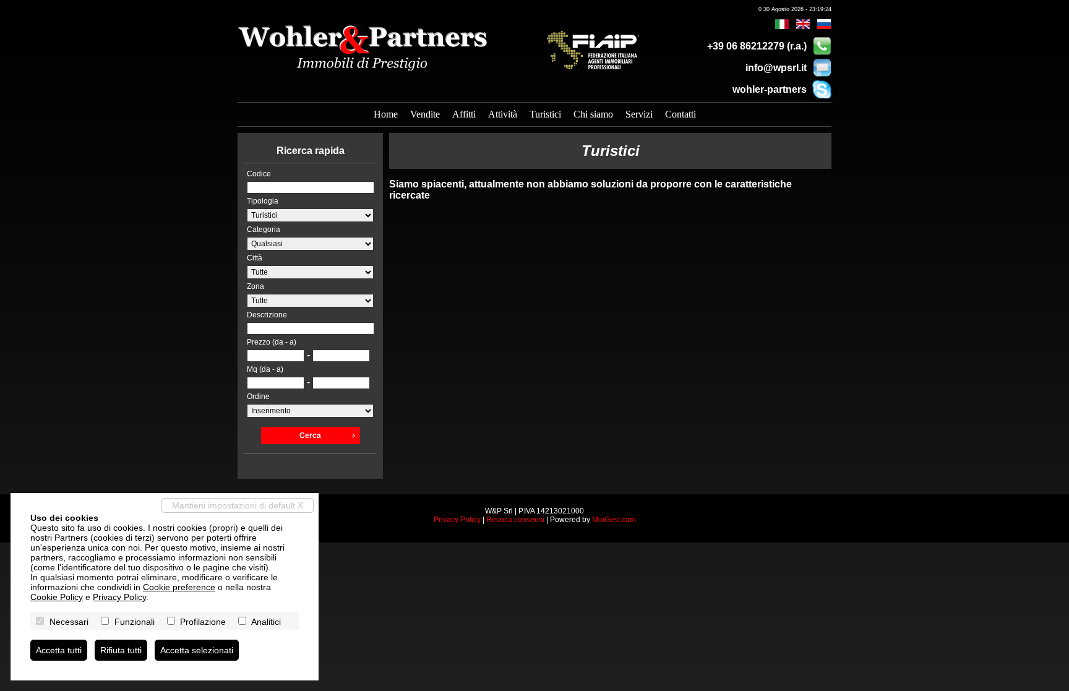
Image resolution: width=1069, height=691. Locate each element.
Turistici (545, 114)
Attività (502, 114)
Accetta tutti (59, 650)
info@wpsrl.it (776, 67)
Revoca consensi (515, 519)
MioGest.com (614, 519)
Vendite (425, 114)
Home (386, 114)
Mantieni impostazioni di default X (237, 505)
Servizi (639, 114)
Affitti (464, 114)
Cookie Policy (56, 597)
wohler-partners (769, 89)
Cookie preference (179, 587)
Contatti (680, 114)
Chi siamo (593, 114)
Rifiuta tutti (121, 650)
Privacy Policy (457, 519)
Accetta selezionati (196, 650)
